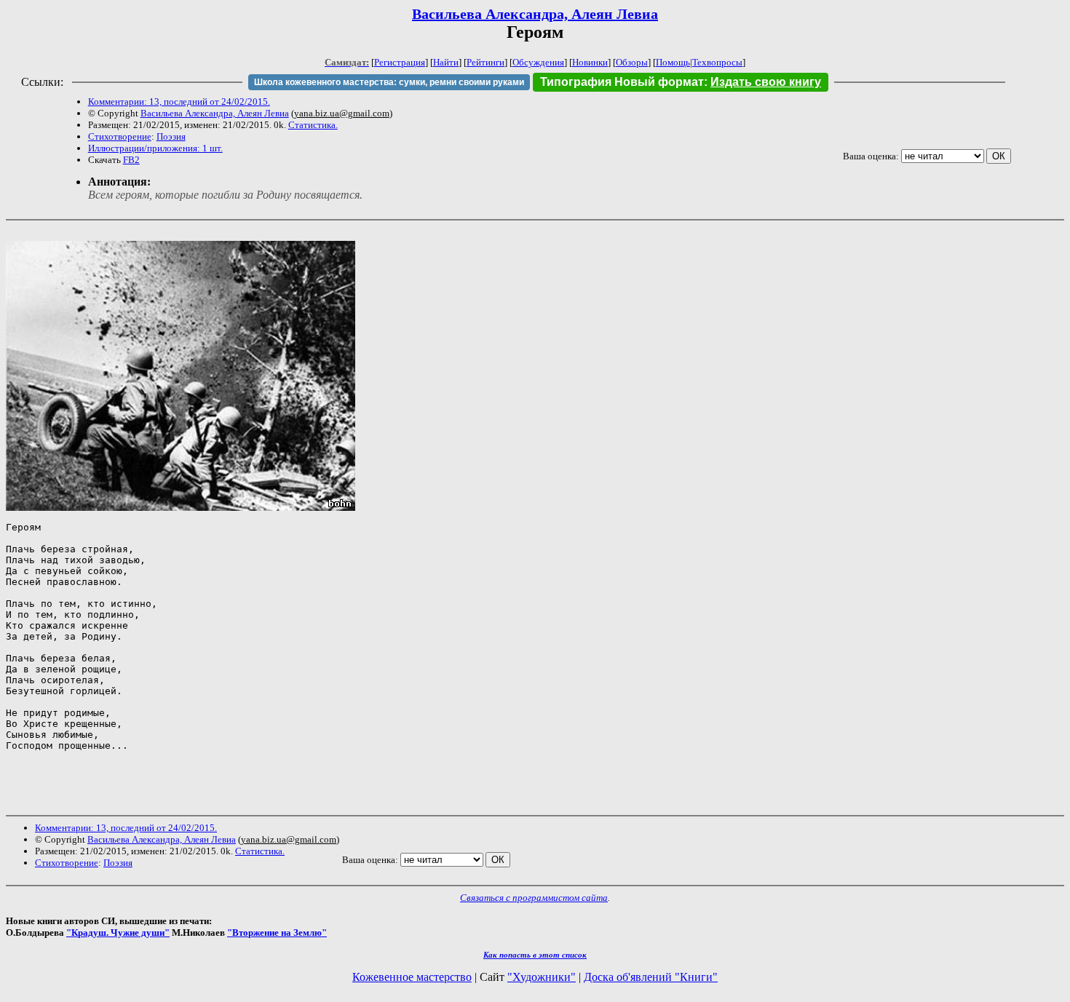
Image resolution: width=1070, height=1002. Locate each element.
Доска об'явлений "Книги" (651, 977)
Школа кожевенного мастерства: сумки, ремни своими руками (389, 82)
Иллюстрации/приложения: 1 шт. (155, 148)
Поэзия (171, 136)
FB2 (131, 159)
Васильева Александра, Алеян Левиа (535, 14)
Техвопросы (717, 62)
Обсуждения (538, 62)
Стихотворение (119, 136)
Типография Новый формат (622, 82)
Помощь (673, 62)
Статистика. (313, 124)
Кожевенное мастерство (412, 977)
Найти (446, 62)
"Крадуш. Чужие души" (118, 932)
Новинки (590, 62)
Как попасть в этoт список (535, 954)
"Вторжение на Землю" (277, 932)
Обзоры (632, 62)
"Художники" (541, 977)
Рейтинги (485, 62)
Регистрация (399, 62)
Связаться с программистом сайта (534, 897)
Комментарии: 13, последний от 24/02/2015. (179, 101)
